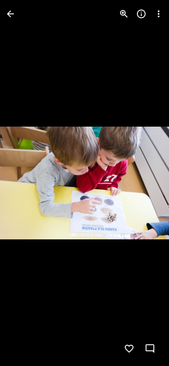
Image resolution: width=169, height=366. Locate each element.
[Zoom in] (124, 14)
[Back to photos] (10, 13)
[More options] (158, 14)
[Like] (129, 348)
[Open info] (141, 14)
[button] (24, 183)
